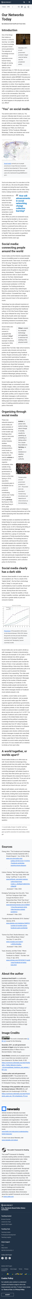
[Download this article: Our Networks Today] (25, 7)
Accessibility (4, 1269)
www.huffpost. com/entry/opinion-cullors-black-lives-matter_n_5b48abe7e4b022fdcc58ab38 (18, 882)
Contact (3, 1270)
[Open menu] (29, 2)
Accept (7, 1294)
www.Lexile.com (8, 1196)
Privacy (26, 1269)
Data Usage (13, 1269)
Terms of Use (8, 1289)
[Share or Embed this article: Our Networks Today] (28, 7)
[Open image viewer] (23, 39)
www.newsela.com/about (10, 1140)
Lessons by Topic (6, 1222)
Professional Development (8, 1234)
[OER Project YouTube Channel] (6, 1258)
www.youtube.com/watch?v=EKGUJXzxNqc (14, 943)
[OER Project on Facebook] (2, 1258)
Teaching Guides (5, 1232)
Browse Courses (5, 1219)
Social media (7, 163)
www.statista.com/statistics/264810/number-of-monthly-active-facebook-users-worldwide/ (18, 925)
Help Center (4, 1247)
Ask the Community (6, 1250)
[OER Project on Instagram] (10, 1258)
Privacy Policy (19, 1289)
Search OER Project (6, 1224)
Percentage (7, 631)
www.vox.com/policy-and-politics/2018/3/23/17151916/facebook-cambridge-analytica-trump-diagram (18, 862)
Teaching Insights (6, 1237)
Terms (20, 1269)
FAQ (2, 1245)
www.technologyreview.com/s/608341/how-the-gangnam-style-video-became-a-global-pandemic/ (18, 908)
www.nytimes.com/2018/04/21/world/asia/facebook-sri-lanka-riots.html (18, 962)
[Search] (23, 2)
